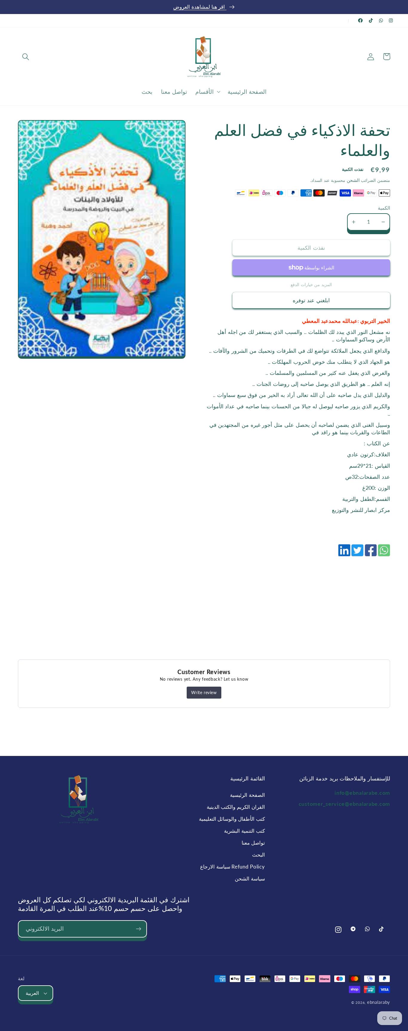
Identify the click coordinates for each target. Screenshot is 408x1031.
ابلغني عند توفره (311, 300)
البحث (258, 855)
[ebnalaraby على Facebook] (360, 20)
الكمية (384, 208)
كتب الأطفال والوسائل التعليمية (232, 819)
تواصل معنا (253, 843)
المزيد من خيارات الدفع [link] (311, 284)
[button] (26, 57)
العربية (32, 993)
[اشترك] (138, 929)
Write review (204, 692)
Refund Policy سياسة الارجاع (232, 866)
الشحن (352, 180)
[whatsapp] (383, 553)
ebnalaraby (378, 1002)
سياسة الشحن (250, 878)
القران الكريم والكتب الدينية (236, 807)
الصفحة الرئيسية (247, 795)
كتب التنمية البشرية (244, 831)
